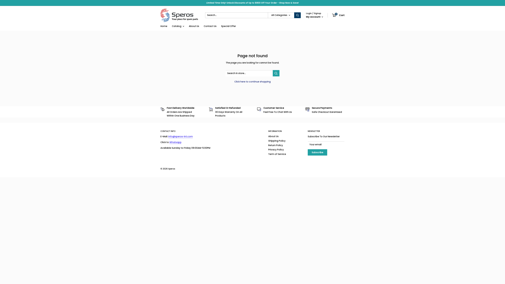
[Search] (297, 15)
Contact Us (210, 26)
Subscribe (317, 152)
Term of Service (277, 154)
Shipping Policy (277, 140)
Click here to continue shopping (252, 81)
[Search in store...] (276, 73)
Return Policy (275, 145)
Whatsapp (175, 142)
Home (163, 26)
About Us (194, 26)
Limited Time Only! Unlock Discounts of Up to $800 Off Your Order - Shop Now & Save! (252, 2)
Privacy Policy (276, 149)
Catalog (176, 26)
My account (313, 16)
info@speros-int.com (180, 136)
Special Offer (228, 26)
